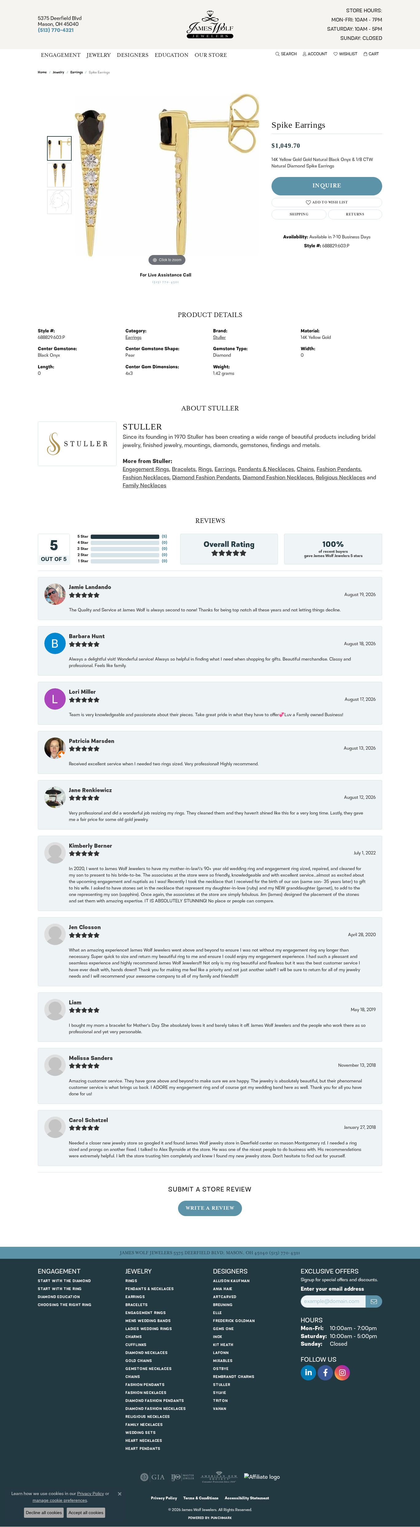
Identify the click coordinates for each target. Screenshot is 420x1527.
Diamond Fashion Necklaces (278, 477)
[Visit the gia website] (152, 1477)
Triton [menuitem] (220, 1400)
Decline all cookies (44, 1512)
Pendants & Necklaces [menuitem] (149, 1289)
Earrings (76, 72)
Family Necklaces (144, 485)
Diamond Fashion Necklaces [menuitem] (155, 1408)
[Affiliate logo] (262, 1477)
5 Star (82, 537)
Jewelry (99, 55)
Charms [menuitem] (133, 1337)
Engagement (61, 55)
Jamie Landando (90, 587)
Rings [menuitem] (131, 1281)
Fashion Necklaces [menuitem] (146, 1392)
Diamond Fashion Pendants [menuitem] (154, 1400)
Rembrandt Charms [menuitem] (234, 1377)
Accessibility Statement (247, 1498)
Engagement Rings (146, 469)
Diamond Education (59, 1297)
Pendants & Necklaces (266, 469)
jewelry (58, 72)
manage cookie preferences (60, 1500)
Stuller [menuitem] (221, 1385)
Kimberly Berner (90, 846)
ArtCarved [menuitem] (224, 1297)
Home (42, 72)
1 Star (83, 561)
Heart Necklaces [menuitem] (143, 1440)
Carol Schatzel (88, 1121)
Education (171, 55)
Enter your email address (332, 1289)
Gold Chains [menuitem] (138, 1361)
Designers (133, 55)
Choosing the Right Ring (64, 1305)
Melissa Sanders (91, 1058)
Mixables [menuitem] (222, 1361)
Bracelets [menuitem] (136, 1305)
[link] (354, 24)
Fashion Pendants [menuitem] (145, 1385)
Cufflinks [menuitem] (136, 1345)
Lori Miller (82, 692)
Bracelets (184, 469)
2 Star (82, 555)
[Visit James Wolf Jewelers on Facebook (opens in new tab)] (325, 1372)
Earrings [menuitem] (135, 1297)
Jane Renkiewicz (90, 791)
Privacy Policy (164, 1498)
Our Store (211, 55)
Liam (75, 1003)
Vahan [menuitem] (219, 1408)
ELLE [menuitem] (217, 1313)
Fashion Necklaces (146, 477)
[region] (167, 175)
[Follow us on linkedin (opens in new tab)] (308, 1372)
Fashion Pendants (339, 469)
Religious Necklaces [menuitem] (147, 1416)
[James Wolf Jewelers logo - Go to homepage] (210, 24)
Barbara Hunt (87, 637)
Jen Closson (85, 928)
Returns (355, 214)
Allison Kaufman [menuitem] (231, 1281)
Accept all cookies (86, 1512)
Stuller (219, 337)
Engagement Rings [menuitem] (145, 1313)
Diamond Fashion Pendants (206, 477)
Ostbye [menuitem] (221, 1369)
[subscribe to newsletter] (374, 1301)
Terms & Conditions (201, 1498)
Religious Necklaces (340, 477)
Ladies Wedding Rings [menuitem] (148, 1329)
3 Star (82, 549)
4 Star (82, 543)
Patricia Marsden (91, 741)
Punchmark (221, 1518)
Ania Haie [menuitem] (222, 1289)
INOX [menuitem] (217, 1337)
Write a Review (210, 1208)
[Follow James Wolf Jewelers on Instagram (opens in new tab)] (342, 1372)
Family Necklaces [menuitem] (144, 1424)
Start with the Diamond (64, 1281)
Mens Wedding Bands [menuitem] (148, 1321)
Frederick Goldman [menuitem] (234, 1321)
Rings (205, 469)
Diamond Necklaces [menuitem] (146, 1353)
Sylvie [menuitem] (219, 1392)
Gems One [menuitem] (223, 1329)
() (164, 537)
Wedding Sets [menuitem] (140, 1432)
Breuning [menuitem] (222, 1305)
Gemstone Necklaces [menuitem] (148, 1369)
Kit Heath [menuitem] (223, 1345)
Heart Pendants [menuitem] (142, 1448)
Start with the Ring (60, 1289)
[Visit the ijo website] (182, 1477)
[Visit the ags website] (219, 1477)
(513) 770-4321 (165, 282)
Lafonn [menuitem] (221, 1353)
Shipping (299, 214)
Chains (305, 469)
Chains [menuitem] (132, 1377)
